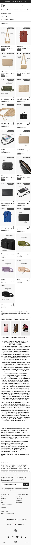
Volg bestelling (5, 496)
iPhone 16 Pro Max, (13, 468)
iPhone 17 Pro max (17, 465)
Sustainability (19, 498)
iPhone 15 (20, 468)
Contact (3, 498)
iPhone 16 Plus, (4, 468)
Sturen (26, 484)
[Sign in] (22, 5)
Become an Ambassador (7, 513)
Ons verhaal (18, 496)
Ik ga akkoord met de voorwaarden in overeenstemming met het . (16, 489)
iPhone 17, (3, 465)
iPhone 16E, (11, 466)
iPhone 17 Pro (9, 465)
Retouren (3, 502)
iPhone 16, (17, 466)
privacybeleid (11, 490)
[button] (15, 520)
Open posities (19, 500)
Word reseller (19, 502)
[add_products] (13, 46)
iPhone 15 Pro (26, 468)
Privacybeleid (4, 511)
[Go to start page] (3, 5)
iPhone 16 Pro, (23, 466)
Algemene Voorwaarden (7, 509)
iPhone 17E (5, 466)
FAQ (2, 500)
